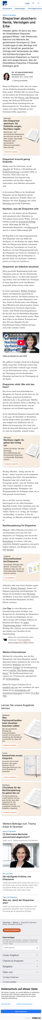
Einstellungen (6, 1004)
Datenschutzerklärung (24, 1004)
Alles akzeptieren (21, 1011)
